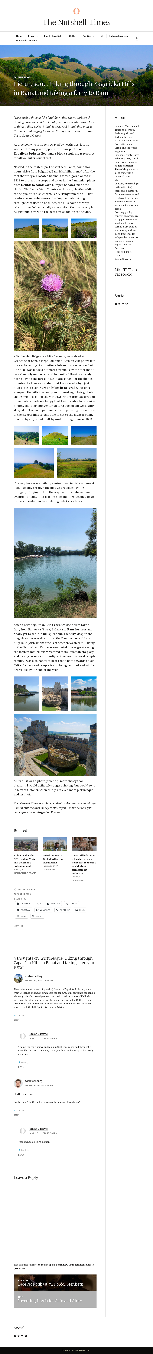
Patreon (119, 248)
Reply (16, 1020)
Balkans (18, 77)
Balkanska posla (118, 36)
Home (19, 36)
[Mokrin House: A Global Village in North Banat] (55, 844)
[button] (26, 228)
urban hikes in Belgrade (59, 388)
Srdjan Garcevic (26, 889)
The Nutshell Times (76, 22)
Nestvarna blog (52, 153)
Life (102, 36)
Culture (73, 36)
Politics (86, 36)
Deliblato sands (33, 185)
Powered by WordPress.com (76, 1350)
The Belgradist (52, 36)
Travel (31, 36)
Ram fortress (77, 629)
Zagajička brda (25, 153)
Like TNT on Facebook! (126, 272)
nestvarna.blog (33, 976)
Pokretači (130, 183)
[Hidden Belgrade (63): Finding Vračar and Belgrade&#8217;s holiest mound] (26, 844)
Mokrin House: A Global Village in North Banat (53, 859)
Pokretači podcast (26, 40)
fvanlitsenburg (33, 1080)
